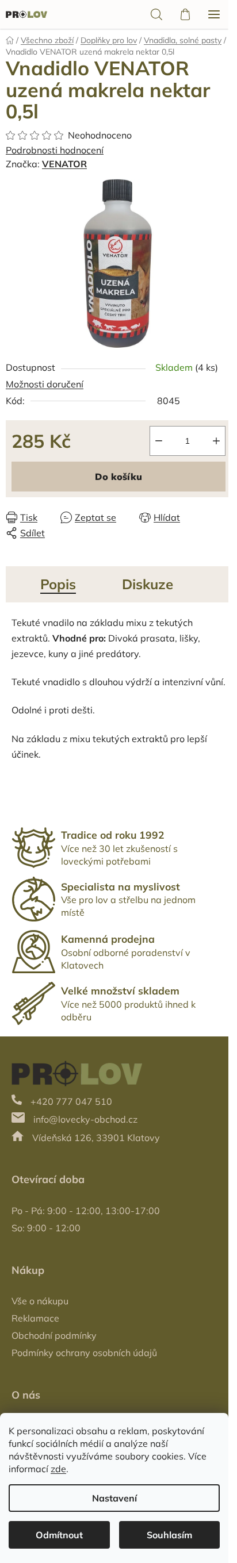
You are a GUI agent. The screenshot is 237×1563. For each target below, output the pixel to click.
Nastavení (114, 1498)
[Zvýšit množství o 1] (216, 441)
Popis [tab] (58, 584)
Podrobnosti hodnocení (55, 150)
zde (58, 1468)
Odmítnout (59, 1535)
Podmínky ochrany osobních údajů (84, 1352)
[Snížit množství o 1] (158, 441)
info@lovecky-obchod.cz (85, 1119)
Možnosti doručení (44, 384)
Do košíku (118, 476)
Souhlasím (169, 1535)
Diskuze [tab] (147, 584)
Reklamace (35, 1318)
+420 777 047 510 (71, 1101)
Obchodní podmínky (54, 1335)
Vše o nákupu (40, 1301)
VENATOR (64, 164)
